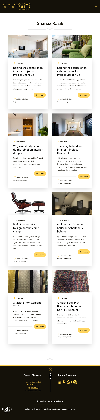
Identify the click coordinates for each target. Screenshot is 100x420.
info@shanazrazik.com (33, 391)
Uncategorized (67, 102)
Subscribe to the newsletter (50, 401)
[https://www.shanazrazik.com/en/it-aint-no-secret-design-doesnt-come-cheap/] (28, 203)
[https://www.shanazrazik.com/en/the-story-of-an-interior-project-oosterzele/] (72, 124)
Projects (15, 102)
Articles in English (22, 99)
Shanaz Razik (20, 63)
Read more (40, 95)
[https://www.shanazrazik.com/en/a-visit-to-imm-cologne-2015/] (28, 281)
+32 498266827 (33, 388)
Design (15, 180)
